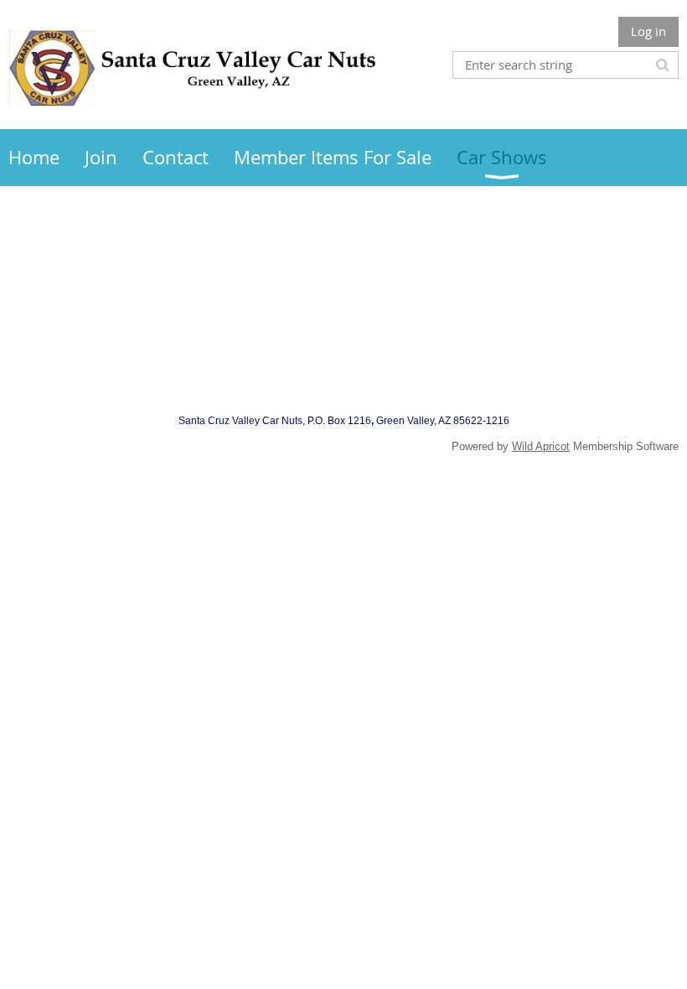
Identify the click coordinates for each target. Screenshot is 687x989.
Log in (648, 31)
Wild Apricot (541, 446)
